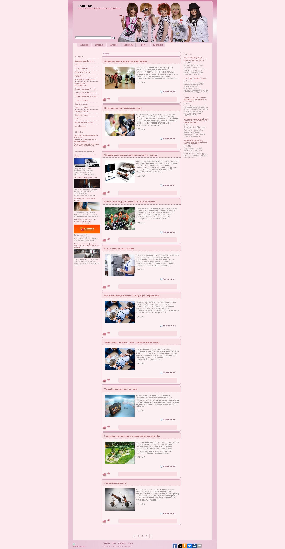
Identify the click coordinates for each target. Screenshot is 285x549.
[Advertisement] (142, 48)
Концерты (128, 45)
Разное (130, 543)
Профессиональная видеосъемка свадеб (123, 108)
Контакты (158, 45)
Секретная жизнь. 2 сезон (85, 93)
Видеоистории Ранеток (84, 61)
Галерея (78, 65)
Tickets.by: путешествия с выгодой (120, 389)
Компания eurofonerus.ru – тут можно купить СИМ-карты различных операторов (85, 221)
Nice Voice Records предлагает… (86, 177)
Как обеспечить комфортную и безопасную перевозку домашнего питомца (87, 245)
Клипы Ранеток (81, 68)
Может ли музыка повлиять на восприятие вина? (85, 140)
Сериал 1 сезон (81, 100)
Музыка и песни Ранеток (85, 80)
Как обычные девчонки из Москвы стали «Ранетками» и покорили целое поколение (195, 59)
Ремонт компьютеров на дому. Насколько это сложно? (130, 202)
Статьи (78, 119)
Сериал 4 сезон (81, 111)
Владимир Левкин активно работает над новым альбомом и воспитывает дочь (195, 142)
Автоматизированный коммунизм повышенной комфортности (86, 145)
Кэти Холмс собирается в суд (195, 78)
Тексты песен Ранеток (84, 122)
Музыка (99, 45)
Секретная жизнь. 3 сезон (85, 97)
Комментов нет (169, 91)
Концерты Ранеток (82, 72)
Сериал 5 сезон (81, 115)
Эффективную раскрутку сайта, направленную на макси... (132, 342)
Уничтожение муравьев (115, 483)
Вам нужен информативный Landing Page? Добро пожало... (132, 295)
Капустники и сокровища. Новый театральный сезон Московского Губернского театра (196, 120)
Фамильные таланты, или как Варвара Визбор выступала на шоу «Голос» (195, 99)
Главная (84, 45)
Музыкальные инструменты (80, 84)
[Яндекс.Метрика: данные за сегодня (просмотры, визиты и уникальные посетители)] (79, 545)
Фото (143, 45)
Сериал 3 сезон (81, 108)
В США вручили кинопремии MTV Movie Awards (86, 136)
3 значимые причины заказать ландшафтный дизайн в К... (132, 436)
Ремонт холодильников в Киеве (119, 249)
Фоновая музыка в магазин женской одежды (125, 61)
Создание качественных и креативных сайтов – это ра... (130, 155)
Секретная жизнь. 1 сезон (85, 89)
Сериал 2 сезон (81, 104)
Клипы (113, 45)
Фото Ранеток (80, 126)
